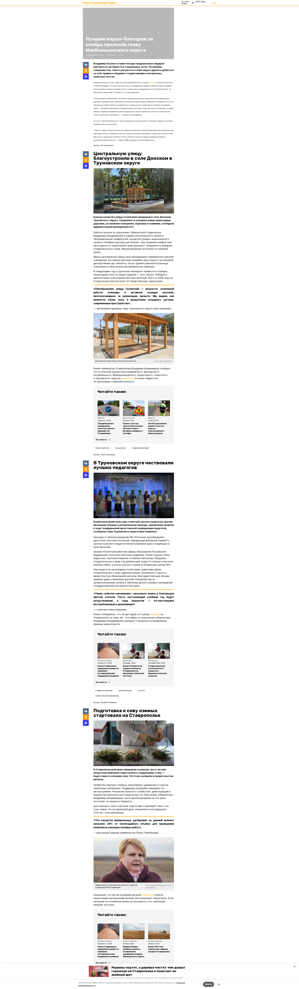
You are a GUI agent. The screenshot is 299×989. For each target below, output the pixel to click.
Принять (208, 984)
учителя (141, 691)
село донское (120, 448)
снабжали (147, 894)
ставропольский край (140, 448)
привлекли (127, 378)
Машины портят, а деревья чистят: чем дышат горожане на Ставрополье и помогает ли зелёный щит (148, 971)
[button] (99, 971)
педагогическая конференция (107, 696)
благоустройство (102, 448)
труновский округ (125, 691)
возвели (155, 614)
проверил (152, 82)
